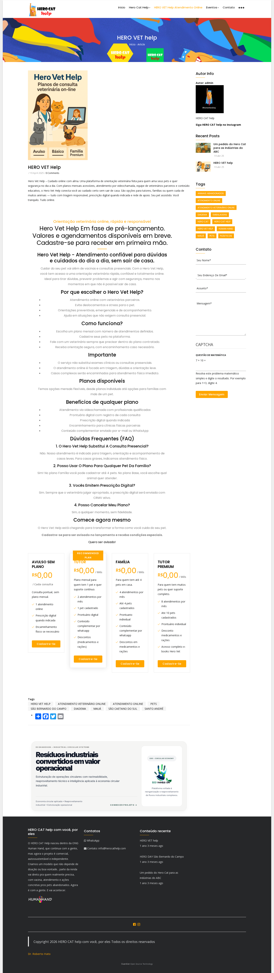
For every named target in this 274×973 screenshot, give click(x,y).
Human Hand (226, 228)
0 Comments (52, 173)
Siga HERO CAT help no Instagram (218, 124)
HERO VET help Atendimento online (178, 7)
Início (121, 7)
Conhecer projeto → (123, 805)
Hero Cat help (139, 7)
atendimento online (128, 704)
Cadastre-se (46, 644)
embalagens (220, 214)
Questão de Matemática (211, 355)
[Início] (42, 9)
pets (153, 704)
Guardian (137, 964)
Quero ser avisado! (102, 542)
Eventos (211, 7)
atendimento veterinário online (81, 704)
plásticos (226, 235)
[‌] (135, 924)
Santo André (154, 708)
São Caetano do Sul (122, 708)
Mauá (97, 708)
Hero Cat (203, 221)
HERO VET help (223, 163)
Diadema (80, 708)
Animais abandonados (211, 193)
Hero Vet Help (41, 704)
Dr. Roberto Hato (39, 954)
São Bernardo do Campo (48, 708)
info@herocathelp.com (112, 848)
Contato (229, 7)
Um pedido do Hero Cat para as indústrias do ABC (229, 148)
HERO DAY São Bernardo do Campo (162, 856)
